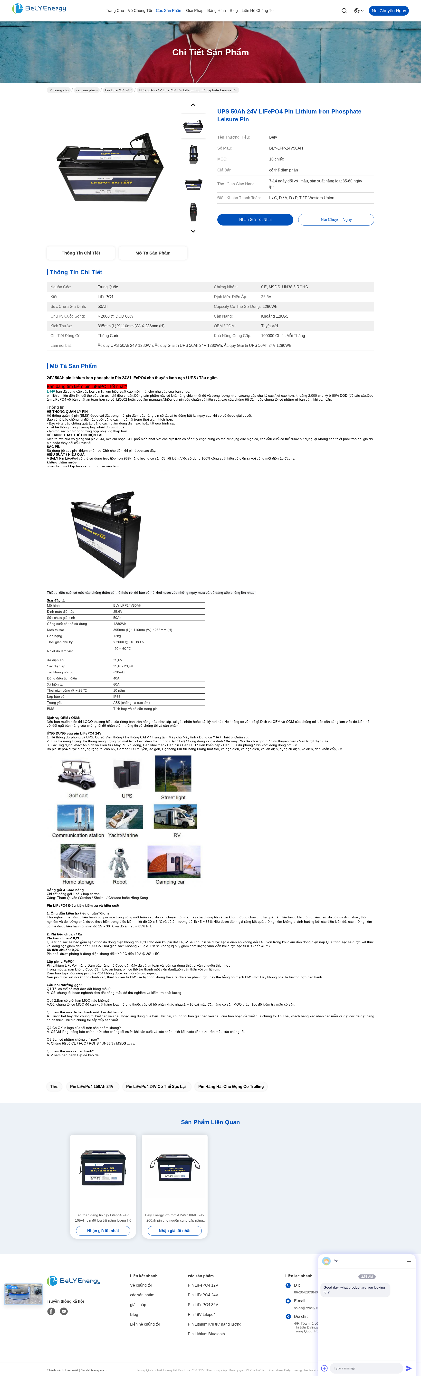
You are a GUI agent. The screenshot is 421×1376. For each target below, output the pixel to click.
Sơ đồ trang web (93, 1370)
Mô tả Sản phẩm (153, 253)
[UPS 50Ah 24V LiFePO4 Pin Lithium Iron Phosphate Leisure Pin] (111, 166)
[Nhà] (73, 1287)
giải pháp (194, 11)
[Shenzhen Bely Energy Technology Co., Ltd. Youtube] (63, 1311)
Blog (234, 11)
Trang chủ (115, 11)
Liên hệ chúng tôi (258, 11)
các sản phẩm (169, 11)
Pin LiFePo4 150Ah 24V (92, 1086)
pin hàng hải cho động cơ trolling (231, 1086)
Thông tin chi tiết (81, 253)
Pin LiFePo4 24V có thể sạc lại (156, 1086)
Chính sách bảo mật (62, 1370)
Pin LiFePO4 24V (118, 90)
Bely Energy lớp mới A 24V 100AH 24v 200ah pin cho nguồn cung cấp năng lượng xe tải (174, 1218)
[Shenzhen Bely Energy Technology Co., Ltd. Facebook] (51, 1311)
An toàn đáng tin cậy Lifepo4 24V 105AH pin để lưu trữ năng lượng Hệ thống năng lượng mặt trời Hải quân (103, 1218)
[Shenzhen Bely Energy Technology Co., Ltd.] (39, 10)
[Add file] (324, 1368)
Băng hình (216, 11)
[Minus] (409, 1261)
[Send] (409, 1368)
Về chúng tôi (140, 11)
